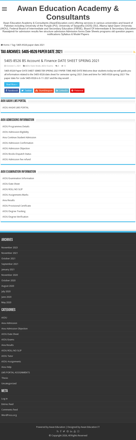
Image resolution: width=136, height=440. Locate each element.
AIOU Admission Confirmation (17, 143)
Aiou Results (8, 200)
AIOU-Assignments (11, 361)
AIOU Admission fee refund (16, 159)
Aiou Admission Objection (14, 328)
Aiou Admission (9, 323)
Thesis (4, 378)
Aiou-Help (6, 367)
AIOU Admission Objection (16, 148)
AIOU (4, 317)
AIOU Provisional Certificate (16, 205)
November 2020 (9, 275)
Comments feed (9, 409)
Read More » (11, 84)
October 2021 (8, 258)
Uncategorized (8, 383)
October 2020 (8, 280)
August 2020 (7, 286)
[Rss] (57, 431)
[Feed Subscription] (134, 52)
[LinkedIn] (71, 431)
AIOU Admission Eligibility (15, 132)
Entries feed (7, 404)
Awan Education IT (90, 427)
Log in (4, 398)
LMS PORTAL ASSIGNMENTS (15, 372)
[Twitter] (64, 431)
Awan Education (57, 427)
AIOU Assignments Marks (15, 194)
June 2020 (6, 297)
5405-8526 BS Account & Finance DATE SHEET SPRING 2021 (52, 61)
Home (6, 45)
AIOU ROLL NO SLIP (12, 189)
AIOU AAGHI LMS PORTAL (15, 107)
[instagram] (78, 431)
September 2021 (9, 264)
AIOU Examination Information (18, 178)
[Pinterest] (67, 431)
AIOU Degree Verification (15, 216)
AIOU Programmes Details (15, 126)
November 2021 (9, 253)
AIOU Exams (47, 66)
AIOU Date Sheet (33, 66)
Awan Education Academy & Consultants (68, 12)
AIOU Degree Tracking (14, 211)
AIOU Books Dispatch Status (16, 154)
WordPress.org (9, 415)
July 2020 (5, 291)
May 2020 (6, 302)
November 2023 (9, 247)
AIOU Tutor (7, 356)
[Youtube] (74, 431)
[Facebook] (61, 431)
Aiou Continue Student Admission (19, 137)
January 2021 (8, 269)
